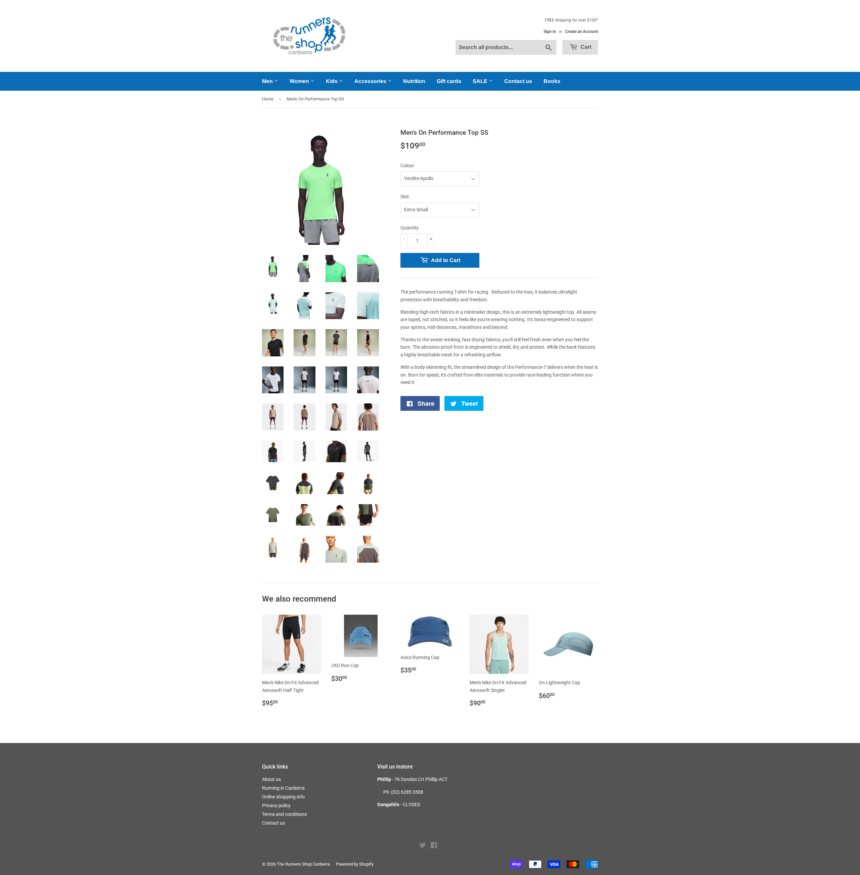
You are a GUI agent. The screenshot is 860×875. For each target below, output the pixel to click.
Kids (332, 81)
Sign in (550, 31)
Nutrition (414, 81)
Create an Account (581, 31)
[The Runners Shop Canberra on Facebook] (433, 846)
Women (300, 81)
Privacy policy (276, 805)
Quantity (409, 227)
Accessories (371, 81)
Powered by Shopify (355, 864)
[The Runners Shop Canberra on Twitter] (422, 846)
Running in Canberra (283, 788)
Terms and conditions (284, 814)
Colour (407, 165)
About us (271, 779)
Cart (585, 47)
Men (268, 81)
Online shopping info (283, 796)
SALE (481, 81)
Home (267, 98)
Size (404, 196)
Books (552, 81)
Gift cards (449, 81)
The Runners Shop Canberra (303, 864)
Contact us (518, 81)
